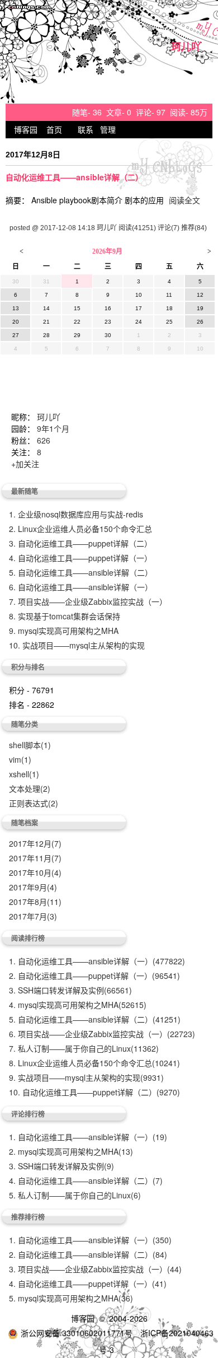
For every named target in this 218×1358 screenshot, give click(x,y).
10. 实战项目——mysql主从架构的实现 (77, 645)
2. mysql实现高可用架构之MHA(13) (71, 1151)
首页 (54, 129)
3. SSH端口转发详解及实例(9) (61, 1166)
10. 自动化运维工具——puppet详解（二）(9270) (94, 1092)
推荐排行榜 (28, 1217)
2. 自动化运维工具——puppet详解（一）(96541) (94, 975)
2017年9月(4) (33, 887)
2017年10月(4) (35, 872)
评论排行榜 (28, 1114)
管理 (108, 129)
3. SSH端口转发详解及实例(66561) (70, 990)
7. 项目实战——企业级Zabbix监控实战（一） (88, 601)
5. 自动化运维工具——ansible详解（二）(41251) (95, 1019)
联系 (85, 129)
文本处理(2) (29, 788)
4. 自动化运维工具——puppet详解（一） (80, 557)
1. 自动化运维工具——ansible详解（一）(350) (90, 1239)
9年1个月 (53, 428)
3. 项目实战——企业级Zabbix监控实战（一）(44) (95, 1269)
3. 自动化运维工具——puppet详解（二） (80, 543)
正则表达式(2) (33, 803)
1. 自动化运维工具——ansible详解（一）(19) (88, 1136)
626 (43, 440)
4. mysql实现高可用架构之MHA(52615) (77, 1004)
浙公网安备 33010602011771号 (76, 1332)
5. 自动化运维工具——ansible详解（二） (81, 572)
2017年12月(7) (35, 843)
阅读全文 (184, 200)
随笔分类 (24, 724)
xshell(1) (24, 774)
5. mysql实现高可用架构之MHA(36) (71, 1298)
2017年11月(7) (35, 858)
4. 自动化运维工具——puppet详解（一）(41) (88, 1283)
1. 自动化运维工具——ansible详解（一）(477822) (97, 961)
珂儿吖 (186, 47)
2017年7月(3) (33, 916)
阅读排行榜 (28, 938)
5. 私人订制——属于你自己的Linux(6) (75, 1195)
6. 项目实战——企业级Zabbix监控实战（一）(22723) (102, 1033)
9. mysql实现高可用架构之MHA (64, 630)
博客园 (25, 129)
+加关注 (25, 463)
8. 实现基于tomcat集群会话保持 (64, 616)
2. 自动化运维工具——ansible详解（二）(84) (88, 1254)
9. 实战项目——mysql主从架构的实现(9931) (86, 1077)
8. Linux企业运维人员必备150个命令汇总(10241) (94, 1062)
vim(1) (20, 759)
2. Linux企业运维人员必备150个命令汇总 (80, 528)
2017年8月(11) (35, 901)
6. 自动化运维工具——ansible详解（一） (81, 586)
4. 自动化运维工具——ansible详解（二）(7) (86, 1180)
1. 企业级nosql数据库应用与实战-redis (76, 514)
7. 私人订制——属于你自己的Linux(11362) (84, 1048)
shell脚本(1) (30, 744)
